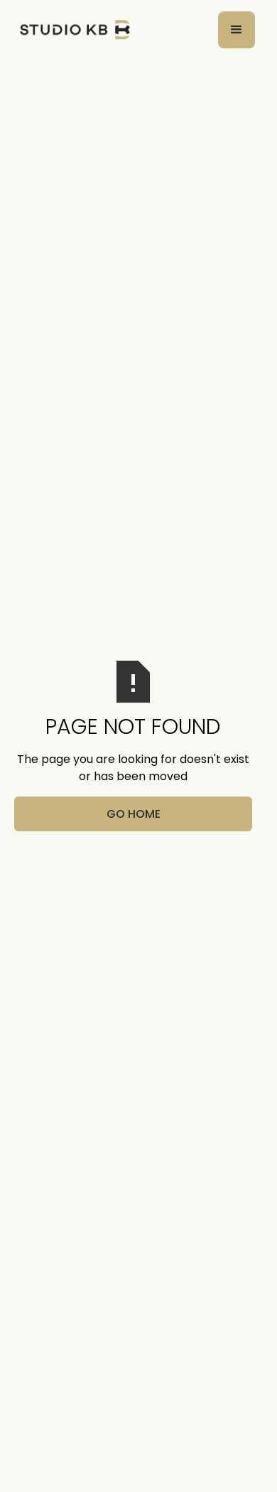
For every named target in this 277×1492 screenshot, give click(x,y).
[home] (71, 30)
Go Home (134, 814)
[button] (236, 29)
